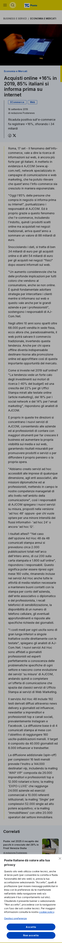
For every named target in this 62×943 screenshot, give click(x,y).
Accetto (31, 927)
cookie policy (46, 912)
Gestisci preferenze (15, 918)
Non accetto (31, 935)
